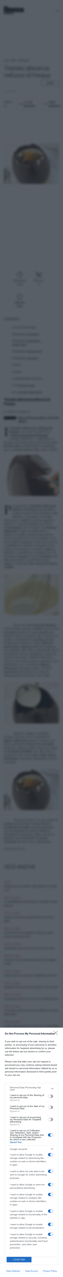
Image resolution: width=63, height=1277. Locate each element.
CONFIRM (19, 1259)
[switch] (50, 1096)
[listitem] (31, 1088)
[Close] (57, 1034)
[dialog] (31, 1152)
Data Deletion (13, 1271)
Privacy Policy (50, 1271)
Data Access (31, 1271)
